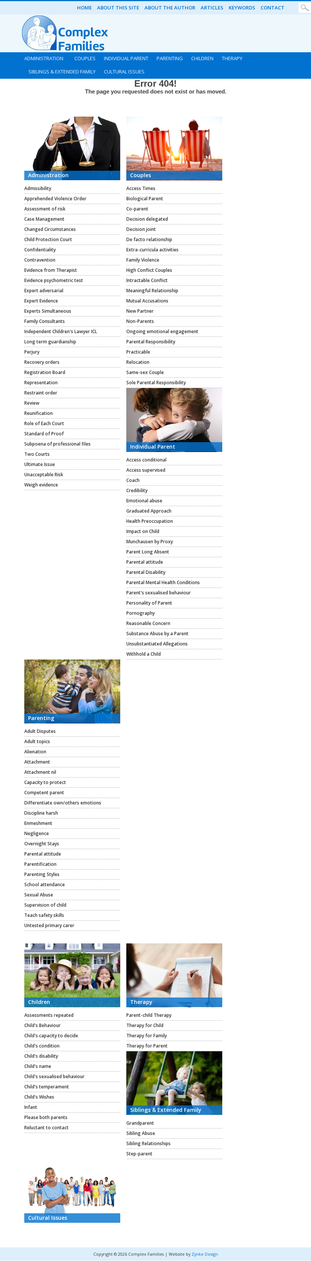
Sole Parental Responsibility (156, 382)
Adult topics (37, 741)
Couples (85, 58)
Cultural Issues (124, 71)
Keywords (242, 7)
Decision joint (141, 229)
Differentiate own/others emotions (62, 803)
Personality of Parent (149, 603)
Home (84, 7)
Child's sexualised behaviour (54, 1076)
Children (202, 58)
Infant (30, 1107)
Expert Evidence (41, 301)
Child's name (37, 1066)
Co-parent (137, 209)
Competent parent (44, 792)
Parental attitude (144, 562)
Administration (43, 58)
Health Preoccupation (149, 521)
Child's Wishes (39, 1097)
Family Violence (142, 260)
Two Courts (37, 454)
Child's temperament (46, 1086)
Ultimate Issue (39, 464)
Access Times (141, 188)
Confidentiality (40, 249)
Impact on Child (142, 531)
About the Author (170, 7)
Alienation (35, 751)
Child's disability (41, 1056)
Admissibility (37, 188)
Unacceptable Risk (43, 474)
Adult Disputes (40, 731)
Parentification (40, 864)
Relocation (137, 362)
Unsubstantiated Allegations (157, 644)
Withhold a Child (143, 654)
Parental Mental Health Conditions (163, 582)
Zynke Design (205, 1254)
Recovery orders (42, 362)
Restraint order (40, 393)
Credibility (137, 490)
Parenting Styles (42, 874)
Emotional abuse (144, 500)
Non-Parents (140, 321)
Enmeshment (38, 823)
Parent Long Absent (147, 552)
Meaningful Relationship (152, 290)
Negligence (36, 833)
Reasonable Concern (148, 623)
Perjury (31, 352)
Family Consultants (44, 321)
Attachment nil (40, 772)
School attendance (44, 884)
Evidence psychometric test (53, 280)
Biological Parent (144, 198)
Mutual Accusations (147, 301)
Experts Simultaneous (47, 311)
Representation (41, 382)
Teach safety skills (44, 915)
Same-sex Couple (145, 372)
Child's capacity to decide (51, 1035)
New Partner (140, 311)
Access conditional (146, 460)
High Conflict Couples (149, 270)
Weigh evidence (41, 485)
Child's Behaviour (42, 1025)
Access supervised (145, 470)
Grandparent (140, 1123)
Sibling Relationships (148, 1143)
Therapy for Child (144, 1025)
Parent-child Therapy (148, 1015)
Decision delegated (147, 219)
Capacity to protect (45, 782)
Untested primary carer (49, 925)
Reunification (38, 413)
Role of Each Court (44, 423)
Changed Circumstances (50, 229)
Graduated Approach (148, 511)
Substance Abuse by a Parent (157, 633)
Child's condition (42, 1046)
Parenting (170, 58)
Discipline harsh (41, 813)
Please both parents (46, 1117)
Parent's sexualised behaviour (158, 592)
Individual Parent (126, 58)
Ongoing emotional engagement (162, 331)
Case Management (44, 219)
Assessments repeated (49, 1015)
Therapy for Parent (147, 1046)
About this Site (118, 7)
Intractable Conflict (147, 280)
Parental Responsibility (150, 341)
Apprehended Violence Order (55, 198)
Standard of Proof (44, 433)
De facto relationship (149, 239)
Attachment (37, 762)
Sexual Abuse (38, 895)
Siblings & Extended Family (62, 71)
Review (31, 403)
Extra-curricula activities (152, 249)
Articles (212, 7)
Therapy (232, 58)
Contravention (39, 260)
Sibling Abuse (140, 1133)
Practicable (138, 352)
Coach (133, 480)
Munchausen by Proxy (149, 541)
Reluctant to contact (46, 1127)
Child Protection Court (48, 239)
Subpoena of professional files (57, 444)
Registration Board (44, 372)
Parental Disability (145, 572)
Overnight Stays (41, 843)
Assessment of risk (45, 209)
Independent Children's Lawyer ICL (60, 331)
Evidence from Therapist (50, 270)
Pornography (140, 613)
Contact (272, 7)
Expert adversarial (43, 290)
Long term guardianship (50, 341)
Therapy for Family (146, 1035)
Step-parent (139, 1153)
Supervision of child (45, 905)
